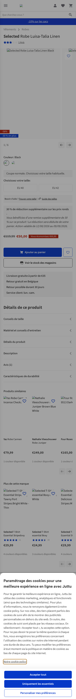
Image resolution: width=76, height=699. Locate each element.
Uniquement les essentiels (38, 684)
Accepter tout (38, 675)
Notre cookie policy (15, 662)
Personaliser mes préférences (38, 693)
